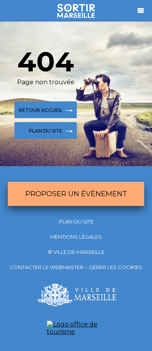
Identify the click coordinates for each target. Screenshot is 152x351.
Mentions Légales (76, 237)
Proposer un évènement (76, 194)
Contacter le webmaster (46, 267)
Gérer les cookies (115, 267)
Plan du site (76, 221)
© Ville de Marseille (76, 252)
